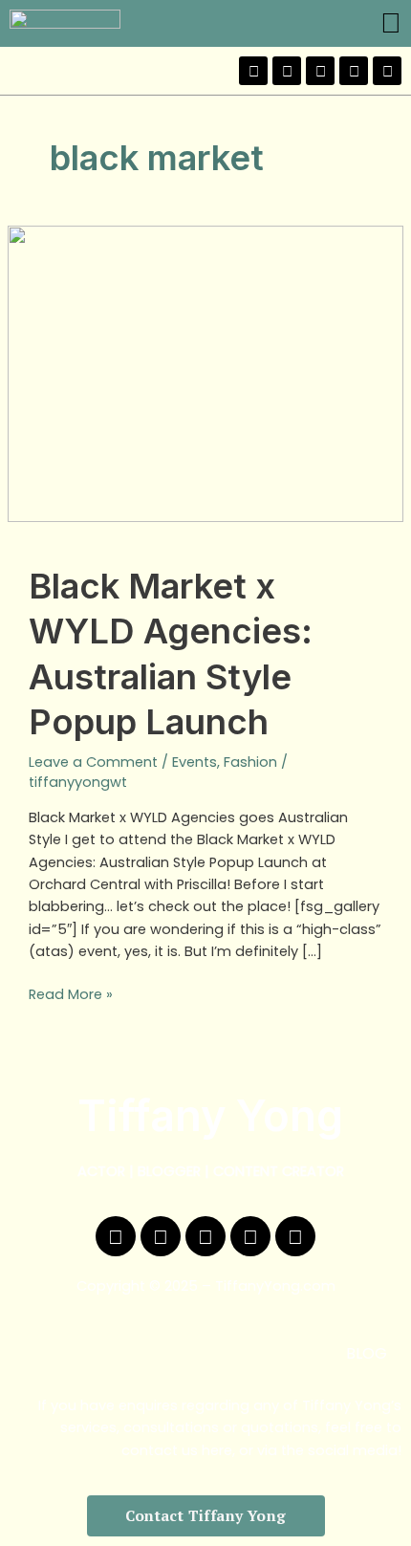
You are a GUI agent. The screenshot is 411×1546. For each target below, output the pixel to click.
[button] (391, 23)
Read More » (71, 994)
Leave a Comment (93, 762)
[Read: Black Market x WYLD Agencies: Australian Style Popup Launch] (205, 372)
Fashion (250, 762)
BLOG (366, 1353)
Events (194, 762)
